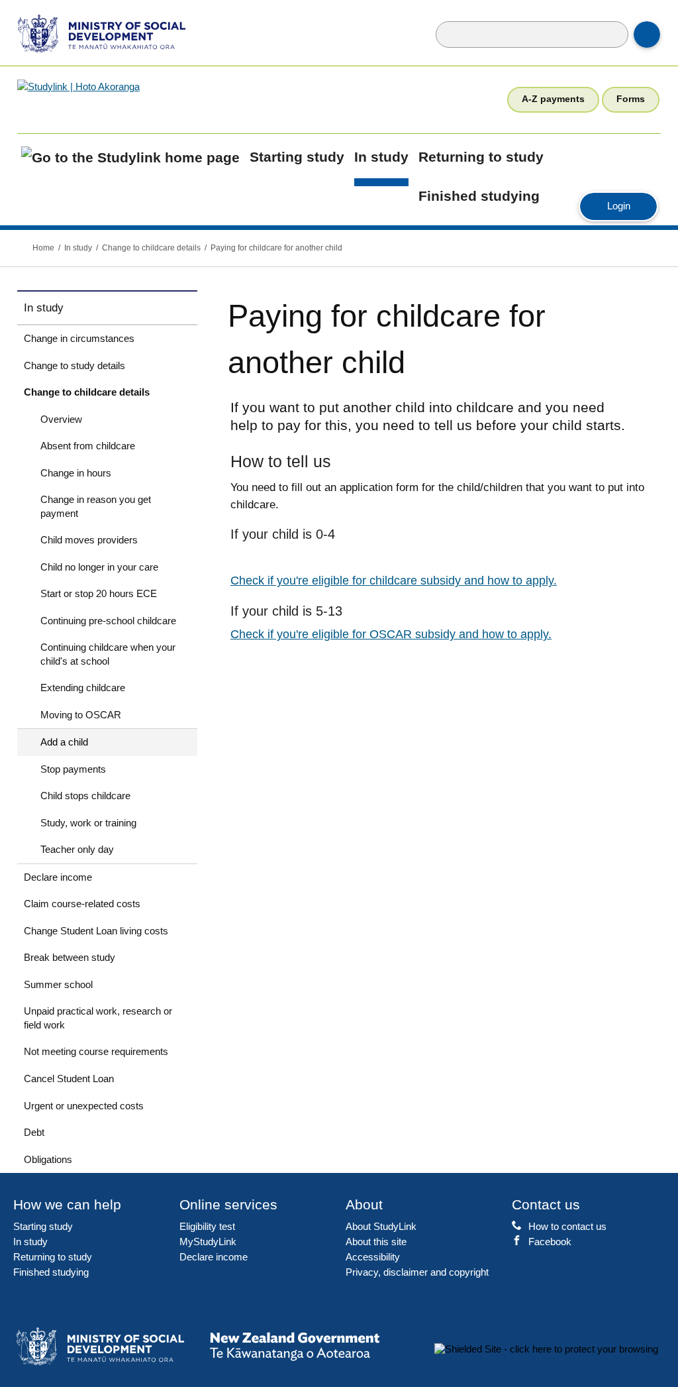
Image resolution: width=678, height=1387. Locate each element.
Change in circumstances (79, 338)
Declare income (58, 877)
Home (43, 247)
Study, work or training (88, 822)
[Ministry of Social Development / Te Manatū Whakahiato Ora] (92, 33)
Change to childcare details (151, 247)
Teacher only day (77, 849)
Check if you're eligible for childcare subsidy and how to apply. (393, 580)
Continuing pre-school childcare (108, 620)
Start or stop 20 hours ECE (98, 593)
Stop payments (73, 769)
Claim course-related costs (82, 903)
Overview (61, 419)
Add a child (64, 742)
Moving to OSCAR (80, 714)
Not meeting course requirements (96, 1051)
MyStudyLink (207, 1241)
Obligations (48, 1159)
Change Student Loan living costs (96, 930)
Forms (630, 98)
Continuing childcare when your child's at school (107, 654)
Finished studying (479, 196)
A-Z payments (553, 98)
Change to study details (74, 365)
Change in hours (75, 472)
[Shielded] (546, 1349)
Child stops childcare (85, 795)
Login (632, 205)
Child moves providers (89, 539)
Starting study (297, 157)
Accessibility (373, 1256)
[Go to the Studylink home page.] (122, 99)
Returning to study (481, 157)
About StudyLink (381, 1226)
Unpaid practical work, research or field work (98, 1017)
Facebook (549, 1241)
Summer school (58, 984)
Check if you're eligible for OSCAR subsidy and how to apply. (391, 634)
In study (381, 157)
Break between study (69, 957)
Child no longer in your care (99, 567)
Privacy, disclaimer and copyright (417, 1272)
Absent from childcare (87, 445)
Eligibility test (207, 1226)
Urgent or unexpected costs (84, 1105)
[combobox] (532, 34)
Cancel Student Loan (69, 1078)
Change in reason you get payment (95, 506)
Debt (34, 1132)
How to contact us (567, 1226)
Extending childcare (82, 687)
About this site (376, 1241)
